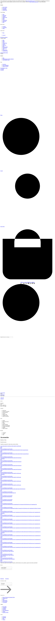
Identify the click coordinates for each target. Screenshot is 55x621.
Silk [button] (3, 434)
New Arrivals (5, 7)
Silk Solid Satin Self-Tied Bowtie (12, 489)
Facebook (4, 617)
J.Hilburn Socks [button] (5, 415)
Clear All (2, 397)
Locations (4, 608)
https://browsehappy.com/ (30, 0)
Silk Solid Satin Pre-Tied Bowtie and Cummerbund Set (20, 513)
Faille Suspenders (7, 559)
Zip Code (3, 583)
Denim (4, 44)
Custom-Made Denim (4, 52)
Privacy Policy (5, 601)
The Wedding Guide (6, 59)
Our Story (4, 64)
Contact (4, 619)
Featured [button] (1, 403)
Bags (3, 32)
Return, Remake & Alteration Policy (9, 597)
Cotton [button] (4, 433)
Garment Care (5, 598)
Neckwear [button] (4, 410)
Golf (3, 48)
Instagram (4, 616)
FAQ (3, 599)
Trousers (4, 16)
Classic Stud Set (7, 552)
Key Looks (4, 8)
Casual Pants (5, 20)
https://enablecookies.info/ (33, 1)
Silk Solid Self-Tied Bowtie (10, 458)
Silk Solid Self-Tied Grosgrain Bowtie (14, 454)
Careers (4, 611)
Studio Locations (5, 66)
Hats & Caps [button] (5, 414)
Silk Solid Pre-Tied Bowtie (10, 447)
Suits (3, 14)
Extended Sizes (5, 50)
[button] (29, 420)
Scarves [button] (4, 413)
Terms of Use (5, 600)
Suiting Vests (5, 17)
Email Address (3, 567)
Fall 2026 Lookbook (3, 37)
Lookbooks (4, 9)
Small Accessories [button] (6, 416)
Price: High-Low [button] (3, 405)
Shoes (4, 28)
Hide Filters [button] (2, 395)
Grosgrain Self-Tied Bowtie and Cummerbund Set (18, 505)
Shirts (4, 18)
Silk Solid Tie (6, 497)
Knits (3, 19)
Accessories (5, 27)
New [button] (1, 404)
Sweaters (4, 26)
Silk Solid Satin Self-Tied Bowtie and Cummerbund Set (20, 532)
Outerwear (4, 21)
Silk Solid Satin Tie (8, 493)
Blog (3, 618)
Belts (3, 22)
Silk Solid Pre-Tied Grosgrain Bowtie (14, 450)
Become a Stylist (5, 612)
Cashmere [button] (4, 432)
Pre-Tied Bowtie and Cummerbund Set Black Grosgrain (20, 509)
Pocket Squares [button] (5, 412)
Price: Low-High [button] (3, 406)
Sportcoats (4, 15)
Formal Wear (5, 10)
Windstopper (5, 47)
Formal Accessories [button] (6, 411)
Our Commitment (6, 65)
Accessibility (5, 602)
